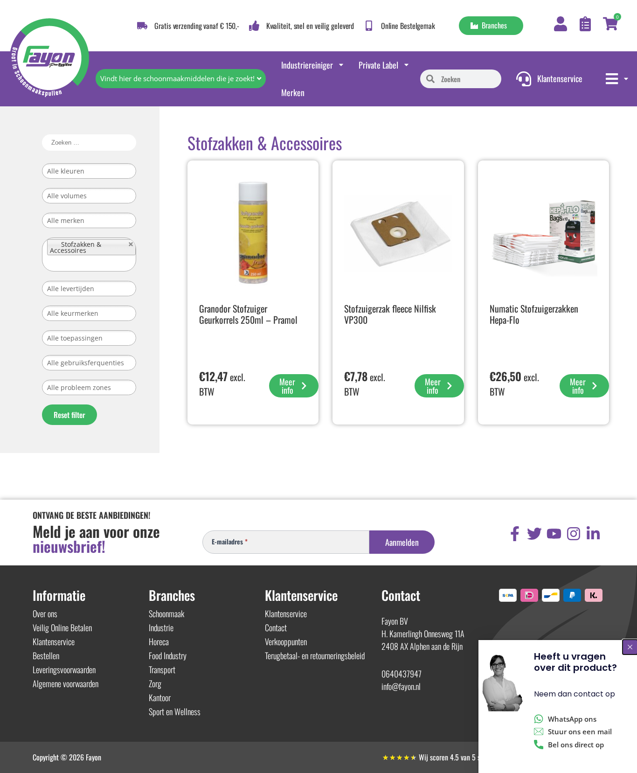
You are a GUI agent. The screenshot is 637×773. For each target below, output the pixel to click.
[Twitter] (534, 533)
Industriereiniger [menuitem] (307, 65)
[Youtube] (554, 533)
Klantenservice (54, 641)
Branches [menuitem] (492, 25)
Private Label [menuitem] (378, 65)
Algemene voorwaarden (65, 683)
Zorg (155, 683)
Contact (276, 627)
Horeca (159, 641)
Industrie (161, 627)
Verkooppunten (286, 641)
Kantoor (160, 697)
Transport (162, 669)
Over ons (45, 613)
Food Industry (168, 655)
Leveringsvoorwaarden (64, 669)
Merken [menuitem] (293, 92)
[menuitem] (618, 79)
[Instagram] (573, 533)
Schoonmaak (166, 613)
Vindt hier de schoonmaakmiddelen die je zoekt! (177, 78)
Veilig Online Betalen (62, 627)
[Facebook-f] (514, 533)
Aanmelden (402, 542)
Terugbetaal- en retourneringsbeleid (315, 655)
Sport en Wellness (175, 711)
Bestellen (46, 655)
